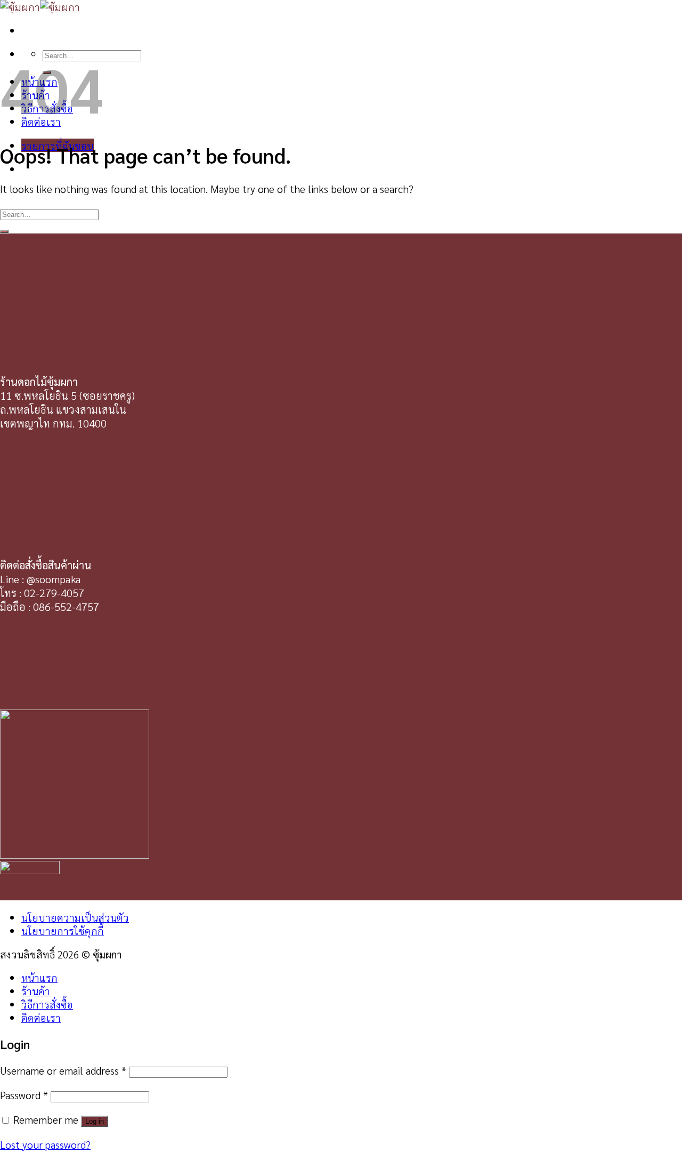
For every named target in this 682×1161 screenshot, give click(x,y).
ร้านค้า (35, 990)
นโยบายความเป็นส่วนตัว (75, 917)
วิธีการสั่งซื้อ (47, 1004)
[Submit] (4, 231)
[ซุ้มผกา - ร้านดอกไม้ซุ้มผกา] (40, 6)
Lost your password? (45, 1144)
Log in (94, 1121)
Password (24, 1094)
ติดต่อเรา (41, 1017)
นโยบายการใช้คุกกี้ (62, 930)
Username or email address (63, 1070)
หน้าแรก (39, 977)
